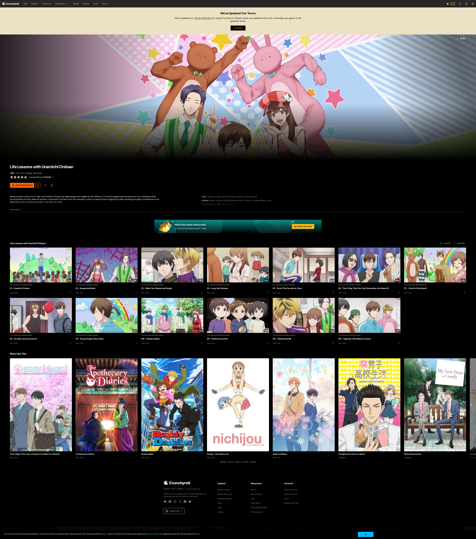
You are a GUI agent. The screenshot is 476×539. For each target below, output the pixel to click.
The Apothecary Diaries (85, 454)
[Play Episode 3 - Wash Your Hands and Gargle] (172, 271)
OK (366, 534)
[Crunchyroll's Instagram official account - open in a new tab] (175, 501)
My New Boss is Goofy (412, 454)
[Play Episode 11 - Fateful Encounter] (238, 321)
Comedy (28, 173)
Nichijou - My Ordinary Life (217, 454)
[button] (61, 3)
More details (15, 210)
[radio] (11, 177)
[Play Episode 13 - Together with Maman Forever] (369, 321)
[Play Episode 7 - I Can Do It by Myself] (435, 271)
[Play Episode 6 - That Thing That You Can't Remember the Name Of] (369, 271)
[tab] (223, 462)
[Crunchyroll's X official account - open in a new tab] (179, 501)
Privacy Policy (153, 534)
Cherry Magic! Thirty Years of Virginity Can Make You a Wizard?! (35, 454)
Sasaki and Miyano (280, 454)
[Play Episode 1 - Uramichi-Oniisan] (41, 271)
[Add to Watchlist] (37, 185)
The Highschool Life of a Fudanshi (351, 454)
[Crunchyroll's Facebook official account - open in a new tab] (170, 501)
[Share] (51, 185)
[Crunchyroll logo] (10, 3)
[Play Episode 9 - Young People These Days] (107, 321)
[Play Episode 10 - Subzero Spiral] (172, 321)
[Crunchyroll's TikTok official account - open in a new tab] (184, 501)
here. (198, 534)
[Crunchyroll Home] (177, 483)
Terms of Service (202, 18)
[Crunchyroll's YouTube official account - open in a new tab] (165, 501)
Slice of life (37, 173)
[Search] (460, 3)
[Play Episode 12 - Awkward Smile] (304, 321)
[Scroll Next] (471, 410)
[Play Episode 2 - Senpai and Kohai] (107, 271)
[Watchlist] (466, 3)
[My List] (45, 185)
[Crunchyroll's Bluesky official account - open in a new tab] (189, 501)
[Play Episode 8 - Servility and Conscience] (41, 321)
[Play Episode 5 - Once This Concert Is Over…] (304, 271)
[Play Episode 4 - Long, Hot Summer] (238, 271)
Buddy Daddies (147, 454)
